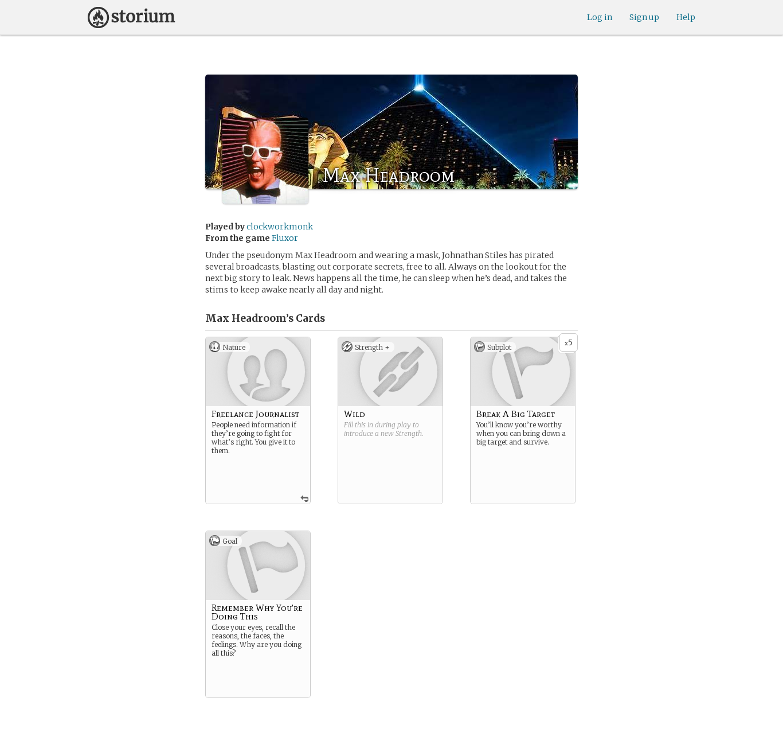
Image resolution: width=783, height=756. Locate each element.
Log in (599, 17)
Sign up (644, 17)
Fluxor (285, 238)
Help (685, 17)
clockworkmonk (279, 226)
